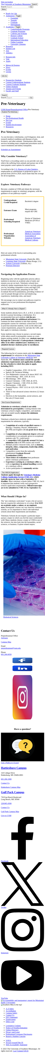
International (15, 25)
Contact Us (5, 783)
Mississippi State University (16, 259)
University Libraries (18, 44)
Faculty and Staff (12, 91)
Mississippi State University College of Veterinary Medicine (20, 356)
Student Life (10, 49)
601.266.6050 (6, 654)
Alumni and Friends (13, 89)
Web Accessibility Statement (16, 1045)
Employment (10, 1019)
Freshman (14, 18)
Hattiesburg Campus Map (10, 787)
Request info (10, 57)
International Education (19, 40)
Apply (8, 61)
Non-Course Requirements (11, 402)
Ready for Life (11, 14)
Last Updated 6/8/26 (20, 1051)
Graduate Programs (18, 31)
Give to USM (6, 816)
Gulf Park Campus (12, 792)
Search (4, 95)
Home (8, 116)
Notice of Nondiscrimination (16, 1028)
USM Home (5, 109)
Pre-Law (9, 120)
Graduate (14, 22)
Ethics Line (10, 1022)
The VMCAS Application (10, 472)
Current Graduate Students (16, 84)
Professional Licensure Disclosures (19, 1034)
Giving (8, 72)
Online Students (12, 87)
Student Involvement (13, 125)
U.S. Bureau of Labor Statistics (26, 169)
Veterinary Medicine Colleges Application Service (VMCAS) (20, 476)
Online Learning (17, 42)
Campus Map (6, 642)
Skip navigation (7, 2)
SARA (8, 1040)
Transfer (14, 20)
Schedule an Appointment (11, 150)
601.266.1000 (6, 779)
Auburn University (13, 263)
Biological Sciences (10, 617)
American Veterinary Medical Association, (33, 232)
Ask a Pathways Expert (10, 763)
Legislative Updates (13, 1026)
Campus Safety (11, 1013)
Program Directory (13, 266)
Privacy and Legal (13, 1032)
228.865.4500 (6, 803)
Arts (7, 51)
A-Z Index (10, 1009)
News (8, 67)
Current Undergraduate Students (18, 82)
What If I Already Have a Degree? (13, 309)
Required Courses (8, 349)
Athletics (9, 53)
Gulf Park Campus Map (10, 812)
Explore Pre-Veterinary (10, 112)
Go (31, 7)
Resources (10, 127)
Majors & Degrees (13, 65)
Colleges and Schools (19, 34)
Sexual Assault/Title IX (14, 1043)
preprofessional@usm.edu (11, 648)
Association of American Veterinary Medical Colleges (33, 238)
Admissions (10, 16)
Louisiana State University (16, 261)
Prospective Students (13, 80)
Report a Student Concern (15, 1036)
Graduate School (17, 38)
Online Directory (12, 1030)
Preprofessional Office (19, 109)
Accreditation (11, 1011)
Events (8, 70)
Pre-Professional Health (15, 118)
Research (9, 46)
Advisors (4, 638)
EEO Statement (12, 1017)
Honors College (17, 36)
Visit (7, 59)
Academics (10, 27)
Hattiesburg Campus (14, 767)
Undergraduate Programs (20, 29)
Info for (4, 76)
